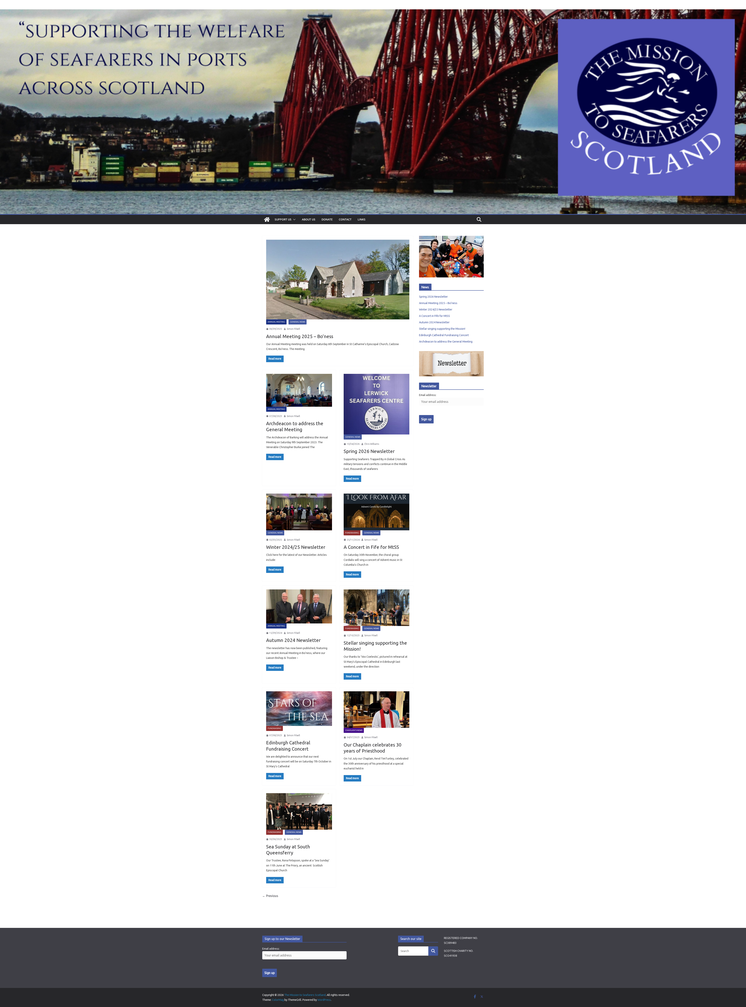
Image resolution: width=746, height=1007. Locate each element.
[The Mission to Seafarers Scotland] (373, 12)
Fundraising (352, 533)
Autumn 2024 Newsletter (293, 640)
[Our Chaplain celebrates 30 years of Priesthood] (377, 709)
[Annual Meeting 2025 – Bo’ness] (337, 279)
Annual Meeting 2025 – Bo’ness (299, 336)
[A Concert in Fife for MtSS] (377, 512)
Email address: (427, 395)
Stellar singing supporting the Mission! (442, 328)
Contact (345, 219)
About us (308, 219)
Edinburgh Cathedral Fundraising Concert (444, 335)
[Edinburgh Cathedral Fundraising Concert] (299, 708)
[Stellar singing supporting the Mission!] (377, 607)
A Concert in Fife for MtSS (371, 547)
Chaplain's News (353, 730)
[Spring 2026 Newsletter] (377, 404)
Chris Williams (371, 444)
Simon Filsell (293, 329)
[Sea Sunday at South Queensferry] (299, 811)
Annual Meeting (276, 322)
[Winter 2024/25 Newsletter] (299, 512)
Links (361, 219)
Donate (327, 219)
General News (297, 322)
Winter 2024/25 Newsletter (295, 547)
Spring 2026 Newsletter (369, 451)
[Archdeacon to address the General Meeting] (299, 390)
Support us (283, 219)
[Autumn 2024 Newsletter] (299, 606)
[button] (293, 219)
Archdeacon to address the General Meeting (445, 341)
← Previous (270, 896)
